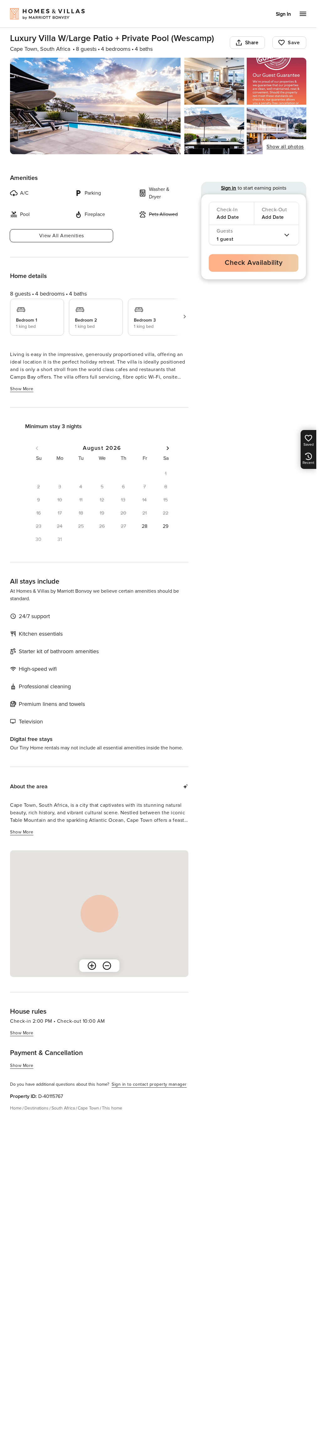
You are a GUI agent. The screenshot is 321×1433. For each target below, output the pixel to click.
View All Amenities (61, 236)
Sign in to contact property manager (149, 1084)
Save (294, 42)
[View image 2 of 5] (214, 81)
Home (16, 1108)
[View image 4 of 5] (214, 130)
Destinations (36, 1108)
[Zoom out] (107, 966)
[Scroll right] (184, 316)
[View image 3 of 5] (276, 81)
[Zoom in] (92, 966)
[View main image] (95, 106)
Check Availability (253, 263)
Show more (22, 388)
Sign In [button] (283, 14)
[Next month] (167, 448)
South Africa (63, 1108)
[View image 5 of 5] (276, 130)
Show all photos (285, 147)
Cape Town (88, 1108)
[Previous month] (37, 448)
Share (252, 42)
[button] (144, 526)
